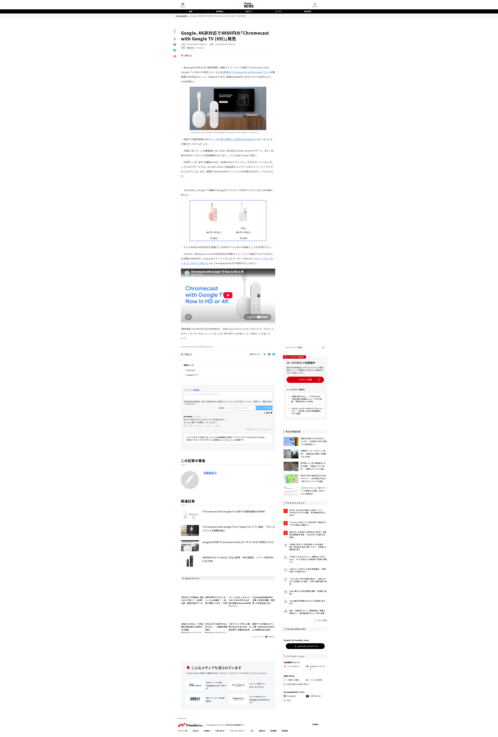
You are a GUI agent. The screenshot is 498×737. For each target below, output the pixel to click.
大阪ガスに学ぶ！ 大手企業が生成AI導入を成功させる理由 (192, 626)
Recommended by (258, 636)
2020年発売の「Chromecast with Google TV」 (241, 72)
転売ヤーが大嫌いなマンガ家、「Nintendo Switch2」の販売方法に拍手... (263, 626)
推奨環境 (285, 731)
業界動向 (219, 11)
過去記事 (307, 11)
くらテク (278, 11)
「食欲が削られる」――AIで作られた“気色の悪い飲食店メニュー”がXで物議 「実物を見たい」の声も (306, 399)
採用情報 (273, 731)
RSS (252, 731)
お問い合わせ (220, 731)
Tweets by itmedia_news (296, 640)
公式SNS (195, 731)
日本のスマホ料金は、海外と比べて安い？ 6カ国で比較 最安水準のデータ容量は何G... (192, 600)
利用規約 (315, 724)
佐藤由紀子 (210, 473)
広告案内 (207, 731)
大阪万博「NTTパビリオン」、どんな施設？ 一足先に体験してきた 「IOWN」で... (216, 600)
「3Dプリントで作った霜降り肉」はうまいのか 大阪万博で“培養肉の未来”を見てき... (240, 626)
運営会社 (262, 731)
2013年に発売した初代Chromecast (235, 139)
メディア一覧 (182, 731)
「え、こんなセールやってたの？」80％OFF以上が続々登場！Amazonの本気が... (240, 600)
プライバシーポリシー (237, 731)
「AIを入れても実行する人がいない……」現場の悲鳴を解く (216, 626)
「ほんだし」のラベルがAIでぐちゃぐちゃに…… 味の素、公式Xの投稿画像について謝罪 (306, 411)
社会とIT (249, 11)
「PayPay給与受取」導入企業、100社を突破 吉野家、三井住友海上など (263, 600)
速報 (190, 11)
